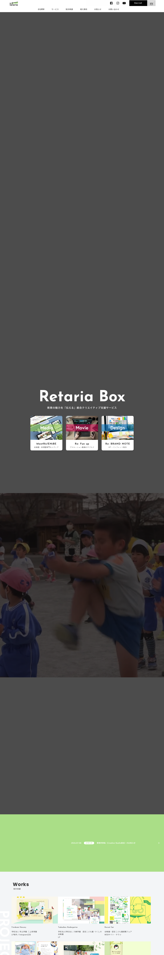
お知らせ (97, 9)
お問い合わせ (113, 9)
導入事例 (83, 9)
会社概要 (41, 9)
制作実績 (69, 9)
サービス (55, 9)
